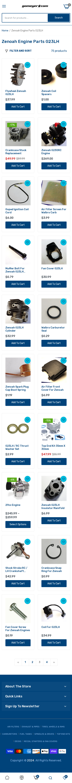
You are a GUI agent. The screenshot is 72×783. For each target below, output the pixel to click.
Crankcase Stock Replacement (15, 152)
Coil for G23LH (50, 627)
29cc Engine (12, 505)
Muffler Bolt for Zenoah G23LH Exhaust (15, 270)
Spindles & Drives (44, 734)
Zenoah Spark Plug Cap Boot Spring (17, 388)
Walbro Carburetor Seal (53, 329)
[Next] (54, 662)
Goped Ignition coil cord (17, 211)
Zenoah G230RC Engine (51, 152)
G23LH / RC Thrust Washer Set (17, 447)
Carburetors (9, 734)
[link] (27, 65)
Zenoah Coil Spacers (48, 93)
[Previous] (18, 662)
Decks (18, 741)
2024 (30, 760)
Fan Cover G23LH (52, 268)
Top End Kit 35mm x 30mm (53, 447)
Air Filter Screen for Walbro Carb (53, 211)
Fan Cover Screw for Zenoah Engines (17, 629)
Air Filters (13, 726)
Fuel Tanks (26, 734)
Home (5, 30)
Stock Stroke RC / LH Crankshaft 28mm (16, 570)
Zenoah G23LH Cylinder (14, 329)
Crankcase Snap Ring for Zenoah (51, 570)
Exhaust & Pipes (30, 726)
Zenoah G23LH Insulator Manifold (52, 507)
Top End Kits (63, 734)
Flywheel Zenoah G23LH (15, 93)
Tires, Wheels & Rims (53, 726)
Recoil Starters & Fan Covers (40, 741)
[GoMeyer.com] (35, 6)
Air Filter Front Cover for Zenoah (52, 388)
